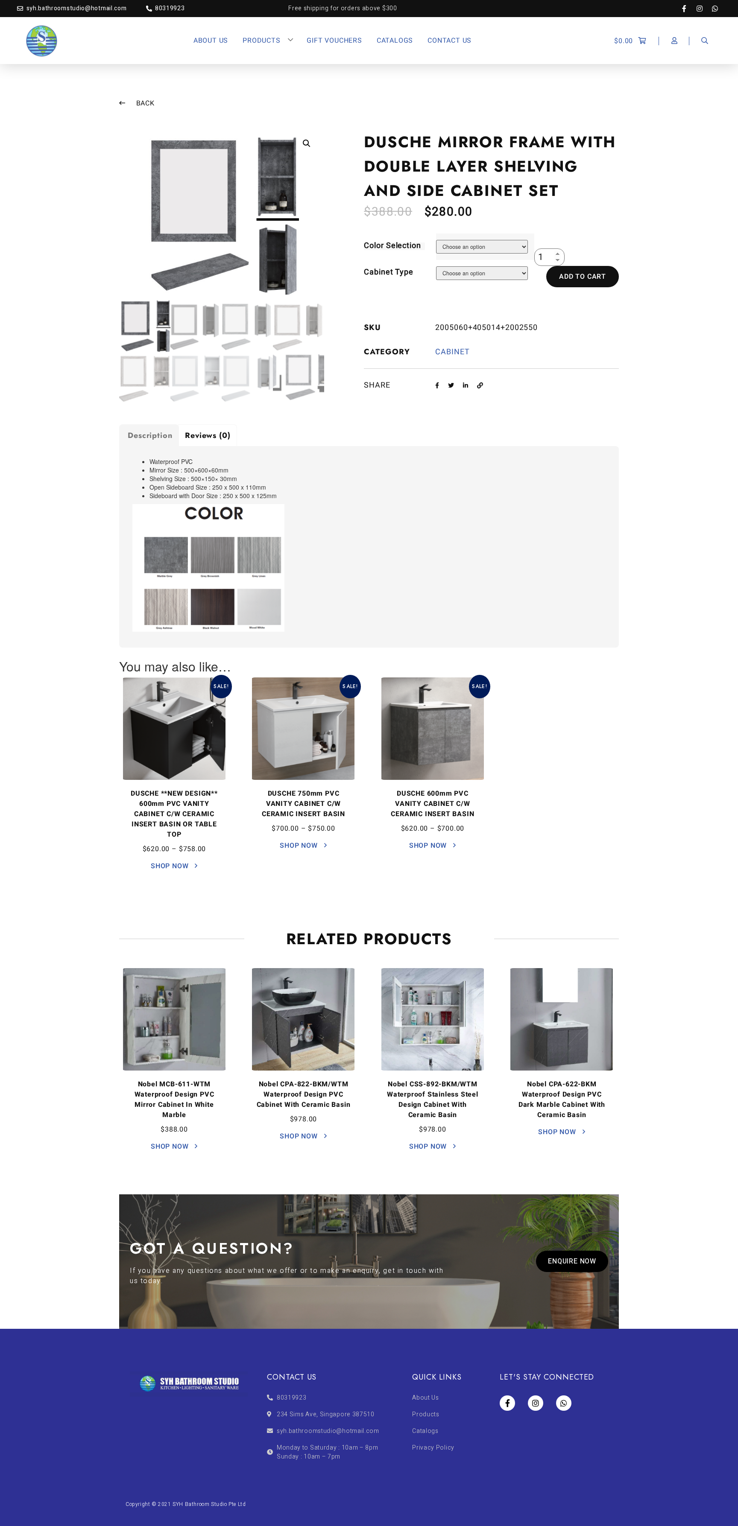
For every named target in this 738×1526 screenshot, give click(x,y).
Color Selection (392, 245)
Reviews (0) (208, 435)
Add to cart (582, 276)
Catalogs (395, 40)
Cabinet (452, 352)
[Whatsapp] (715, 8)
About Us (210, 40)
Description (150, 435)
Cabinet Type (388, 272)
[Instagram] (704, 8)
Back (144, 103)
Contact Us (450, 40)
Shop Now (170, 866)
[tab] (149, 435)
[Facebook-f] (688, 8)
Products (261, 40)
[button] (572, 1261)
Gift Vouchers (334, 40)
